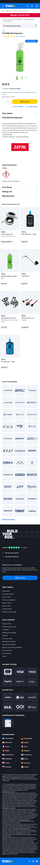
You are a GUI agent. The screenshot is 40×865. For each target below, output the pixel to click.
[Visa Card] (20, 671)
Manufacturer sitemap (9, 644)
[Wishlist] (27, 6)
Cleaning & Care (8, 21)
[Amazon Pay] (20, 681)
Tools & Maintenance (28, 19)
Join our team (6, 597)
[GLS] (8, 707)
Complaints (5, 629)
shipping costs (15, 777)
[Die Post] (32, 697)
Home (3, 19)
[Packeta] (32, 707)
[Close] (35, 25)
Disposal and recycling (9, 612)
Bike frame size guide (8, 641)
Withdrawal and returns (9, 626)
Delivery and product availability (12, 647)
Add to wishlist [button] (18, 106)
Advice (4, 656)
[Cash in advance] (32, 681)
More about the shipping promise (21, 828)
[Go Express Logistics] (20, 707)
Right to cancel (6, 603)
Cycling (9, 19)
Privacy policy (6, 606)
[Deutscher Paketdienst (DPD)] (20, 697)
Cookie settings (7, 609)
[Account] (32, 6)
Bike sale (13, 15)
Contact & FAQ (6, 623)
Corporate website (7, 594)
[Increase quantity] (9, 101)
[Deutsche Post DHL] (8, 697)
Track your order (7, 638)
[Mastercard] (8, 671)
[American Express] (32, 671)
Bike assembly (6, 653)
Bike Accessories (17, 19)
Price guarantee (7, 650)
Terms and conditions (8, 600)
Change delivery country (8, 791)
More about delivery (25, 819)
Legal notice (6, 591)
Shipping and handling (9, 632)
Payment (5, 635)
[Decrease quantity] (4, 101)
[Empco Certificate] (8, 722)
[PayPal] (8, 681)
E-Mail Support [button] (33, 106)
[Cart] (36, 6)
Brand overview (8, 519)
